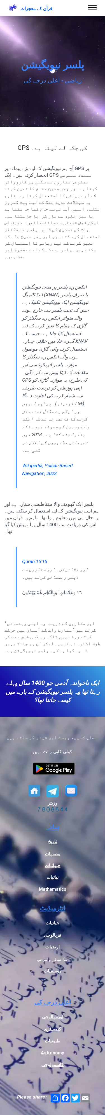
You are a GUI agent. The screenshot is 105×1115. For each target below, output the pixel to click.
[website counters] (52, 810)
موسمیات (53, 971)
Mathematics (52, 889)
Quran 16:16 (34, 561)
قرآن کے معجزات (36, 8)
